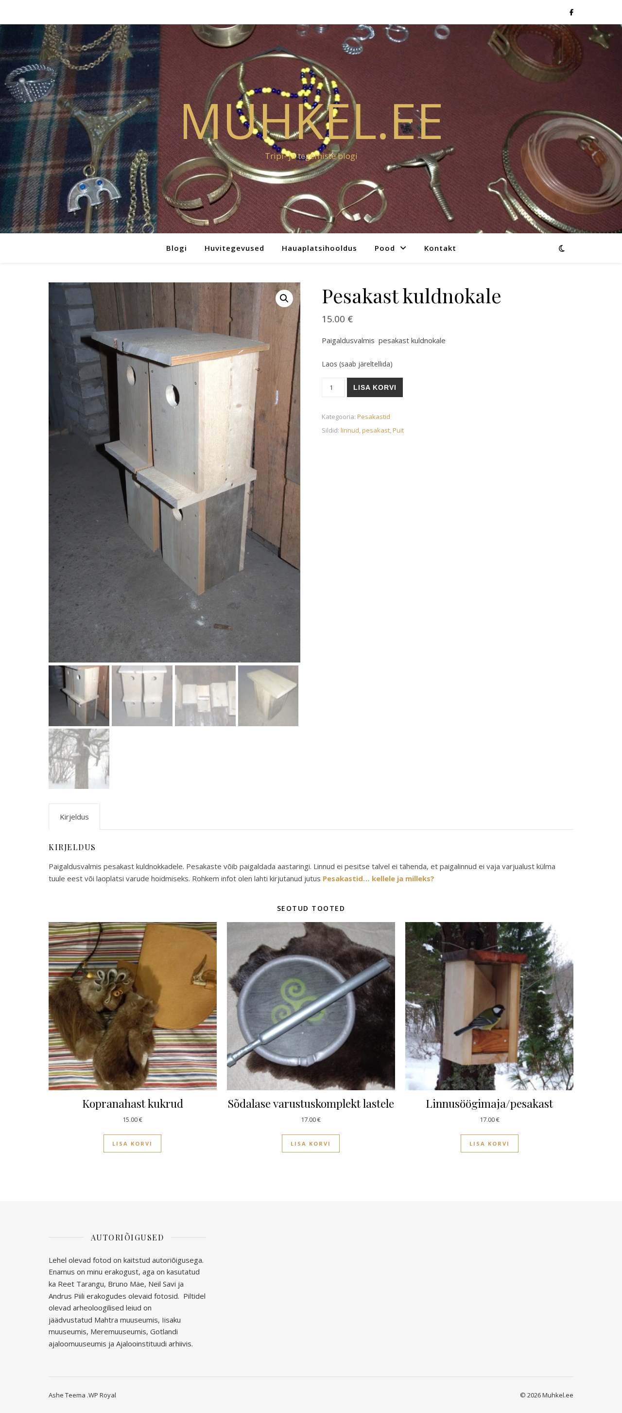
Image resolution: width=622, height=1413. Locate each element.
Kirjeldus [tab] (74, 816)
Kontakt (440, 248)
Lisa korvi (375, 387)
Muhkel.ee (311, 120)
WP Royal (102, 1395)
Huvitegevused (234, 248)
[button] (284, 298)
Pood (385, 248)
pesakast (376, 430)
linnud (350, 430)
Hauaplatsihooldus (319, 248)
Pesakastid (373, 416)
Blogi (176, 248)
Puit (398, 430)
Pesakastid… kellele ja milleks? (378, 878)
